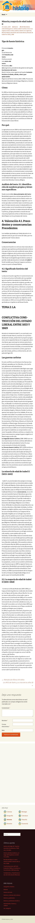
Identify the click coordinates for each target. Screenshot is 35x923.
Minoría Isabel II (6, 32)
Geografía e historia (9, 886)
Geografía (10, 816)
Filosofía (24, 819)
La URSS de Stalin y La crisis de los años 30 (18, 683)
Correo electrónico (6, 725)
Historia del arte (8, 892)
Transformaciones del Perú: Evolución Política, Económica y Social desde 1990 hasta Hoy (12, 868)
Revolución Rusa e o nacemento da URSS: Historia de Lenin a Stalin (12, 861)
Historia (16, 27)
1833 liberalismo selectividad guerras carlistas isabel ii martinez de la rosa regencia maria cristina (17, 28)
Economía (25, 823)
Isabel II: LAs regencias (25, 30)
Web (3, 730)
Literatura (25, 816)
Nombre (5, 720)
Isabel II (17, 30)
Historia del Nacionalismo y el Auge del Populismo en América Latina (11, 855)
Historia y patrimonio (9, 898)
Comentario (6, 708)
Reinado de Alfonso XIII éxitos (13, 680)
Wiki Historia (6, 919)
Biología (24, 812)
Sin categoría (7, 908)
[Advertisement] (23, 55)
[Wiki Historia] (17, 6)
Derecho (9, 823)
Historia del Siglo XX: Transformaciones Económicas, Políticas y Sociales (12, 848)
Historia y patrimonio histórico (12, 901)
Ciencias (9, 812)
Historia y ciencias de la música (12, 895)
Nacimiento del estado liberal (18, 32)
